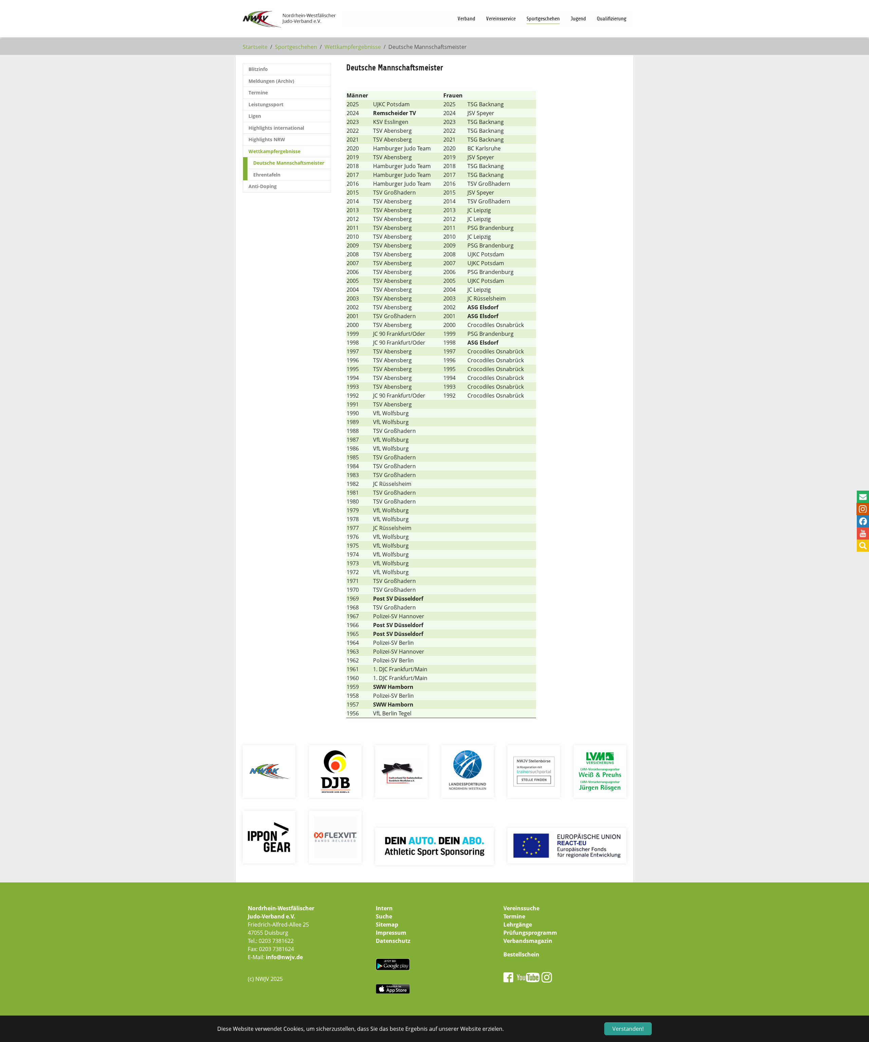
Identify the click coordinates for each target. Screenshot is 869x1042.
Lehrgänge (517, 924)
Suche (384, 916)
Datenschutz (393, 941)
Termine (514, 916)
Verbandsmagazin (527, 941)
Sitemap (387, 924)
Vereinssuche (521, 908)
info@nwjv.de (284, 957)
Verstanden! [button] (628, 1028)
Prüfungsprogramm (530, 932)
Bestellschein (521, 954)
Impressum (391, 932)
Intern (384, 908)
